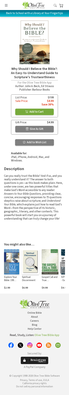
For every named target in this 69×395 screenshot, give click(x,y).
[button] (55, 5)
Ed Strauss (47, 86)
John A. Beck (32, 86)
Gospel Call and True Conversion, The (49, 281)
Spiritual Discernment (29, 278)
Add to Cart (36, 112)
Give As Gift (36, 129)
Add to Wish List (36, 142)
